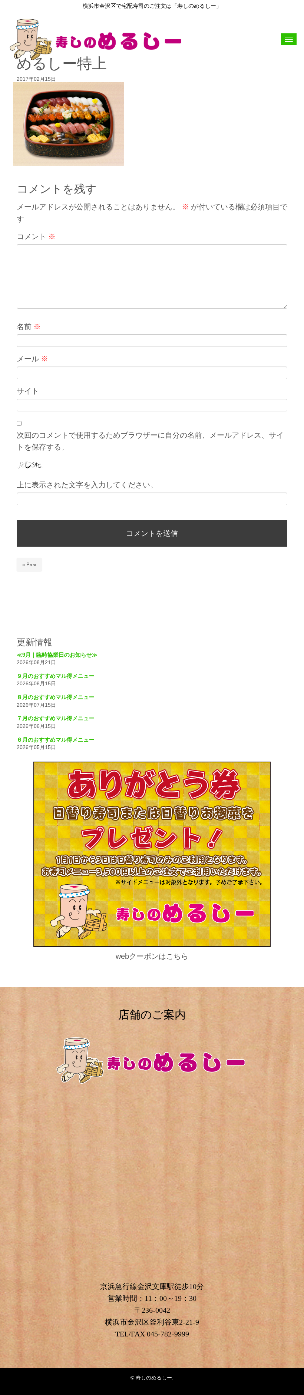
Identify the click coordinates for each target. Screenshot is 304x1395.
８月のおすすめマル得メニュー (56, 697)
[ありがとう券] (152, 945)
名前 (29, 326)
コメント (36, 236)
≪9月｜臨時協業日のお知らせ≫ (57, 655)
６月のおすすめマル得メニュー (56, 739)
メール (32, 359)
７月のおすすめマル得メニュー (56, 718)
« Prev (29, 564)
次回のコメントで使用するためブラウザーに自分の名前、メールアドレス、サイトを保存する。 (150, 441)
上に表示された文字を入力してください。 (87, 485)
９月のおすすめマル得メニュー (56, 676)
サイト (28, 391)
